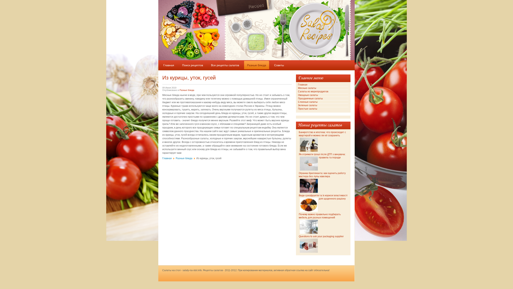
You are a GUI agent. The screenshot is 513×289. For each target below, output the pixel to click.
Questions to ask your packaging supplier (321, 236)
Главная (167, 158)
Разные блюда (187, 90)
